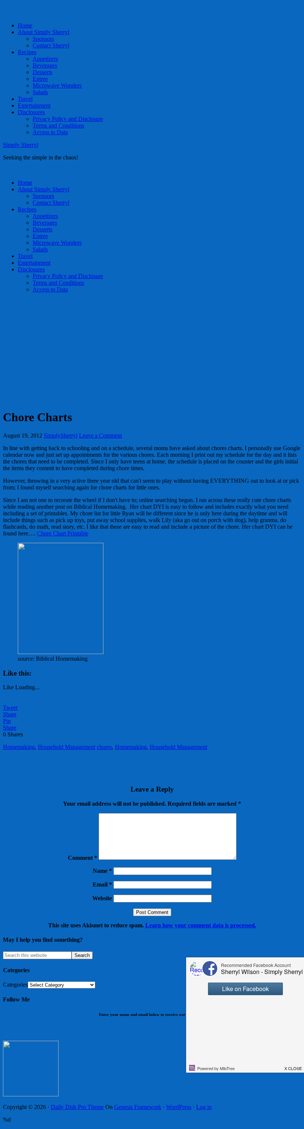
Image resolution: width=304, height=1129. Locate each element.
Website (102, 898)
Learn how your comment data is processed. (200, 925)
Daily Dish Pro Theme (77, 1107)
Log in (204, 1107)
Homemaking (19, 747)
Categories (15, 984)
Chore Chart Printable (62, 533)
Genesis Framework (137, 1107)
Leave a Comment (100, 435)
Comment (82, 858)
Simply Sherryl (20, 145)
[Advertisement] (152, 351)
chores (104, 747)
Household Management (66, 747)
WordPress (178, 1107)
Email (102, 884)
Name (102, 871)
